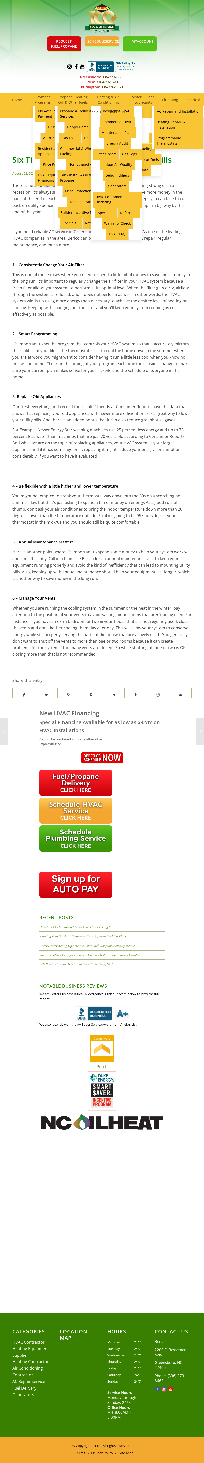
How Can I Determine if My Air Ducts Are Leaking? (74, 926)
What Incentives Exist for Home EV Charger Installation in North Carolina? (91, 954)
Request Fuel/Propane (64, 44)
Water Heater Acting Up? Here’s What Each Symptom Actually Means (87, 945)
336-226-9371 (111, 87)
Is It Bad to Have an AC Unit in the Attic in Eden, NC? (76, 964)
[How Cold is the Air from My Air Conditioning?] (4, 731)
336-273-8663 (112, 77)
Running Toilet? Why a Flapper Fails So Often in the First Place (83, 936)
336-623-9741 (106, 82)
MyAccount (142, 41)
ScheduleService (103, 41)
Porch (102, 1066)
